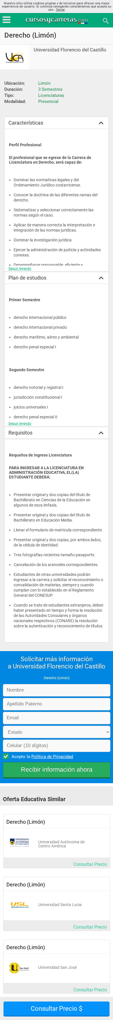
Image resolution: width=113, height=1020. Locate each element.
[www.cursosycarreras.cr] (57, 20)
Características (25, 123)
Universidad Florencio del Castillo (70, 49)
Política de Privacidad (52, 756)
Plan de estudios (27, 278)
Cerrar (60, 10)
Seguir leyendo (19, 269)
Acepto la (42, 756)
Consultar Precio (90, 864)
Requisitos (20, 433)
